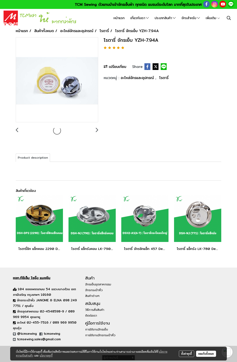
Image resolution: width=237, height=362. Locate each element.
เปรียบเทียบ (116, 66)
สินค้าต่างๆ (92, 296)
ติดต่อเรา (91, 315)
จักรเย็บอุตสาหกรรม (98, 284)
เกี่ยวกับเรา (138, 17)
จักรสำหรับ (189, 17)
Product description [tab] (33, 157)
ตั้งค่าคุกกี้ (186, 353)
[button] (229, 18)
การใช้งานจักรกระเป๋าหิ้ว (100, 335)
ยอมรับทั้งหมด (206, 353)
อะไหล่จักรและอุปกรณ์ (138, 78)
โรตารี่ (163, 78)
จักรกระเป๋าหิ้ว (94, 290)
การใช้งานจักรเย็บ (96, 329)
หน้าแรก (119, 17)
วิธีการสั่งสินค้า (94, 310)
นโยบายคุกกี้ (46, 355)
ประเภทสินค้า (164, 17)
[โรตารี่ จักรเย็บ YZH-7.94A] (57, 79)
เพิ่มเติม (211, 17)
